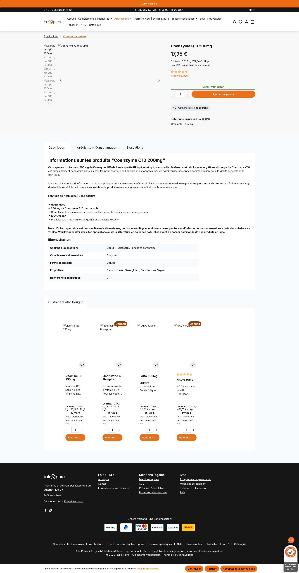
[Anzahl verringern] (174, 94)
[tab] (57, 147)
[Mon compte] (246, 22)
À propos (103, 479)
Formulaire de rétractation (113, 488)
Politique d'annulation (151, 488)
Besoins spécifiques (160, 544)
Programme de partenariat (195, 479)
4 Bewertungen (180, 75)
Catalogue (240, 544)
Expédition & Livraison (193, 488)
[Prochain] (159, 80)
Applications (96, 544)
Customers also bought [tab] (65, 302)
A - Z (226, 544)
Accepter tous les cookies (239, 568)
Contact (102, 483)
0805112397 (145, 9)
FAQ (182, 492)
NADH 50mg (185, 379)
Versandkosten (139, 551)
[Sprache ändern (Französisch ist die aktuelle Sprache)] (252, 10)
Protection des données (153, 492)
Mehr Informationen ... (148, 568)
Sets (179, 544)
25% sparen (149, 3)
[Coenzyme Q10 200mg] (109, 77)
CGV (141, 483)
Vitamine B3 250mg (73, 377)
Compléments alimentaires (68, 544)
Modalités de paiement (193, 483)
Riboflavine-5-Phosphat (112, 377)
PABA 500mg (149, 376)
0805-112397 (53, 490)
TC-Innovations (184, 554)
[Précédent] (60, 80)
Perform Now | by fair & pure (126, 544)
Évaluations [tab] (134, 147)
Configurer (194, 568)
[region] (104, 80)
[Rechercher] (235, 22)
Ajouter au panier (223, 94)
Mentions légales (149, 479)
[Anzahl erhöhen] (187, 94)
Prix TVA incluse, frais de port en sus (190, 64)
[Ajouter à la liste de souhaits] (82, 365)
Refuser (212, 568)
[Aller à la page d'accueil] (52, 21)
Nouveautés (194, 544)
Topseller (212, 544)
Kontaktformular (73, 501)
